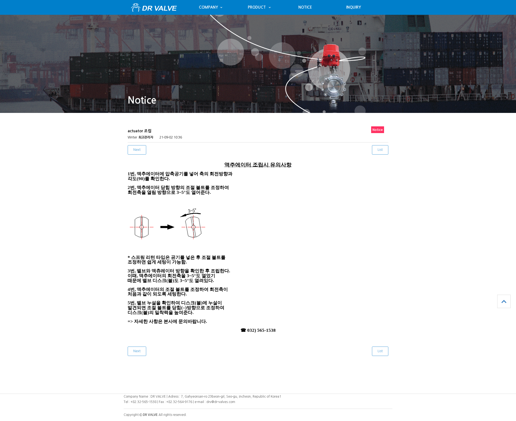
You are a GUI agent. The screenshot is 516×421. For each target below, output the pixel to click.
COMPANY (208, 7)
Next (137, 149)
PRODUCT (257, 7)
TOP (504, 301)
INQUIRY (353, 7)
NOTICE (305, 7)
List (380, 149)
